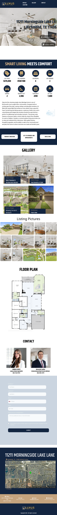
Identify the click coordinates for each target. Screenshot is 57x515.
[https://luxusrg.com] (8, 4)
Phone (10, 398)
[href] (30, 474)
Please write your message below (15, 412)
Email (9, 405)
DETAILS (25, 3)
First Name (10, 383)
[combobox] (9, 401)
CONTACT (43, 3)
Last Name (10, 391)
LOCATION (25, 5)
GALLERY (34, 3)
